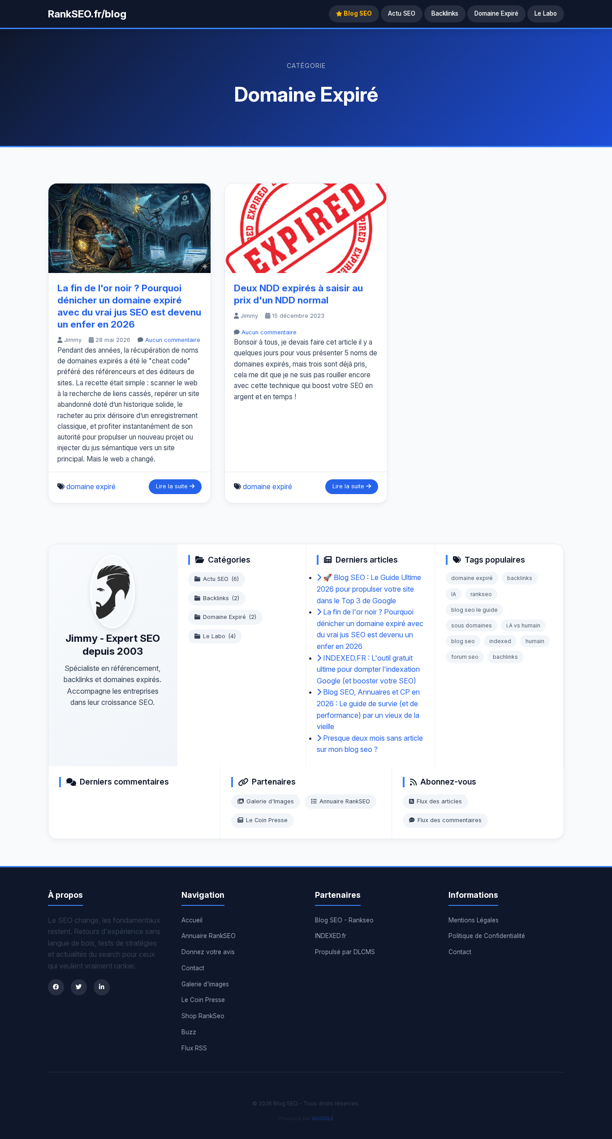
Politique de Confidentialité (486, 935)
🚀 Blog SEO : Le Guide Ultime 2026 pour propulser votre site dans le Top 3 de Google (369, 589)
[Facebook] (56, 987)
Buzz (188, 1032)
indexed (500, 641)
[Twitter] (79, 987)
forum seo (464, 656)
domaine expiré (91, 486)
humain (535, 641)
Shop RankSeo (202, 1016)
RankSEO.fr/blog (87, 14)
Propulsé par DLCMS (345, 952)
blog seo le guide (474, 609)
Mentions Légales (473, 920)
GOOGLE (323, 1118)
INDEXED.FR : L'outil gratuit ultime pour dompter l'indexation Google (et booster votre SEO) (368, 669)
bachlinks (505, 656)
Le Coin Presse (267, 820)
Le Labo (545, 13)
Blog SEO (357, 13)
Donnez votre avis (208, 952)
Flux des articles (439, 801)
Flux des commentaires (450, 820)
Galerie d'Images (270, 801)
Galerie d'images (205, 984)
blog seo (463, 641)
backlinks (519, 578)
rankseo (481, 594)
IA (453, 594)
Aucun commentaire (172, 340)
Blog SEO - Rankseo (344, 920)
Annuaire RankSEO (344, 801)
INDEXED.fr (330, 935)
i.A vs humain (523, 625)
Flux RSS (194, 1048)
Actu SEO (401, 13)
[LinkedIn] (102, 987)
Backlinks (444, 13)
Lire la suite (173, 486)
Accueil (192, 920)
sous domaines (471, 625)
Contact (192, 968)
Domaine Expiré (496, 13)
